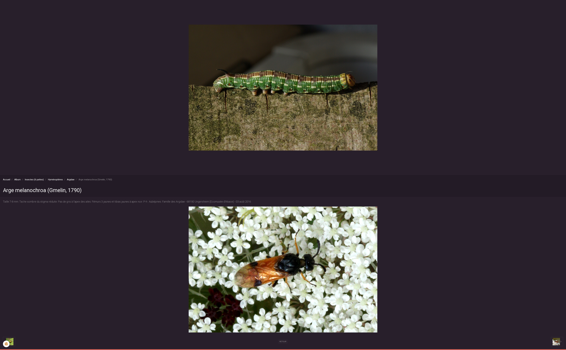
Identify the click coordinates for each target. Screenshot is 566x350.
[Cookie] (6, 344)
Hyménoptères (55, 179)
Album (17, 179)
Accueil (6, 179)
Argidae (70, 179)
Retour (282, 342)
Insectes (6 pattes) (34, 179)
